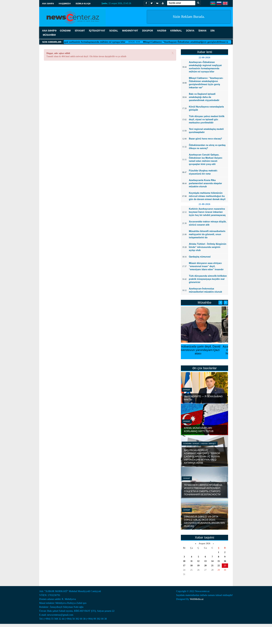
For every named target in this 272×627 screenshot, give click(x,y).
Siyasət (186, 390)
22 (219, 565)
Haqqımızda (65, 4)
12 (198, 561)
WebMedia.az (197, 599)
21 (212, 565)
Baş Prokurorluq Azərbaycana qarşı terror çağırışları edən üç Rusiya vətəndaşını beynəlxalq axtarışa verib (202, 456)
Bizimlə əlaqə (83, 4)
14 (212, 561)
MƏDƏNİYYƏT (130, 30)
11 (191, 561)
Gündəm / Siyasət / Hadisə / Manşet (199, 443)
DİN (212, 30)
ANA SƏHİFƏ (49, 30)
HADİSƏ (161, 30)
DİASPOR (147, 30)
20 (205, 565)
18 (191, 565)
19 (198, 565)
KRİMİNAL (176, 30)
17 (184, 565)
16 (225, 561)
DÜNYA (190, 30)
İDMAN (202, 30)
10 (184, 561)
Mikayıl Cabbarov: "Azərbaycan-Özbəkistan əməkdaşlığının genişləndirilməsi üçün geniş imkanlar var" (186, 42)
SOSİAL (113, 30)
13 (205, 561)
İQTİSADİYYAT (97, 30)
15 (219, 561)
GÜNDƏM (65, 30)
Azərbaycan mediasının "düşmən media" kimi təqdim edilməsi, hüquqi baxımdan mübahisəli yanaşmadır (204, 352)
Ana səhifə (48, 4)
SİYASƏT (80, 30)
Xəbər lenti (204, 52)
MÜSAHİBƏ (49, 35)
